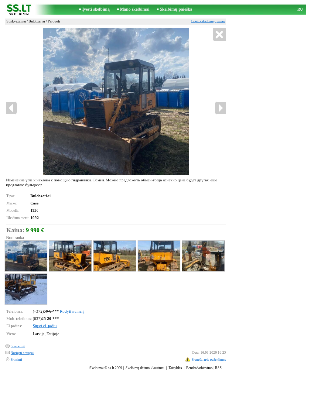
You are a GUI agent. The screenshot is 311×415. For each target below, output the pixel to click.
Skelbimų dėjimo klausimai (144, 368)
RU (300, 9)
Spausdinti (18, 346)
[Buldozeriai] (26, 256)
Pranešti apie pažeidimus (209, 359)
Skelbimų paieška (176, 9)
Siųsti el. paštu (45, 326)
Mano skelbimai (134, 9)
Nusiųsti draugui (22, 353)
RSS (218, 368)
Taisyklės (175, 368)
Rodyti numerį (72, 311)
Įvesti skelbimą (96, 9)
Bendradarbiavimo (199, 368)
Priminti (16, 359)
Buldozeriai (37, 21)
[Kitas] (130, 101)
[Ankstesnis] (57, 101)
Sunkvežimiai (16, 21)
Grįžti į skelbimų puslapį (208, 21)
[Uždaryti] (219, 34)
